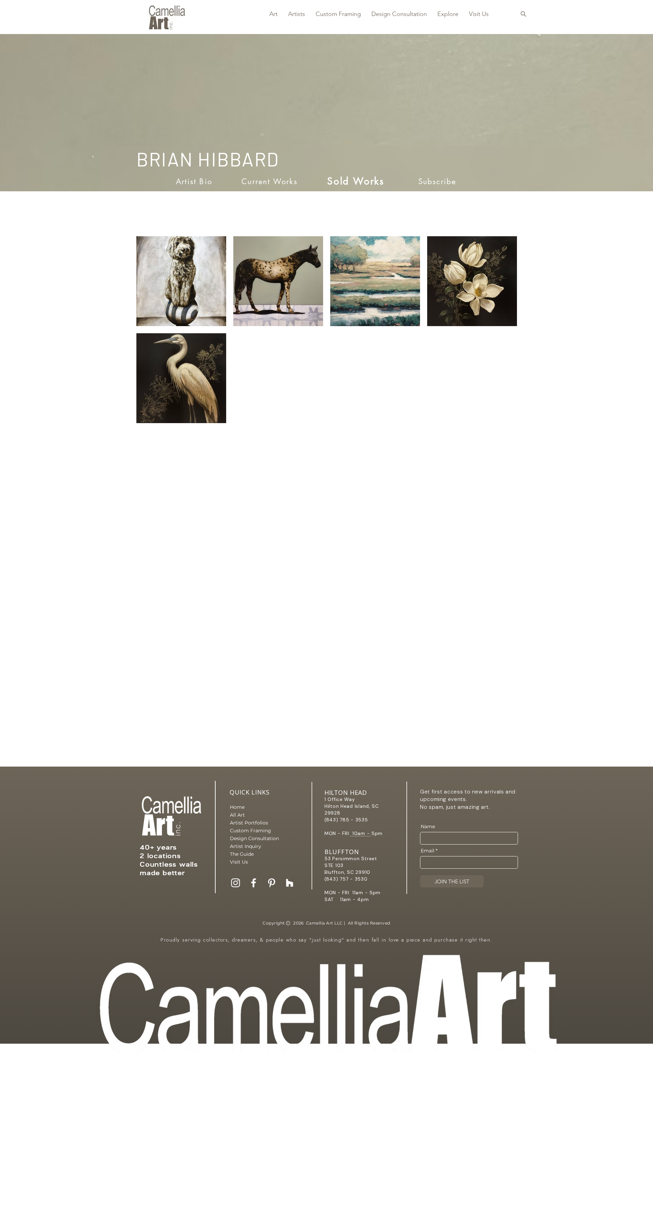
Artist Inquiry (245, 846)
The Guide (242, 854)
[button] (273, 14)
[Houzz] (290, 883)
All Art (237, 815)
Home (237, 807)
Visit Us (239, 862)
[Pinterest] (272, 883)
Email (427, 850)
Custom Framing (250, 831)
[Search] (523, 14)
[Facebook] (253, 883)
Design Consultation (254, 838)
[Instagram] (235, 883)
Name (428, 826)
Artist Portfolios (249, 823)
